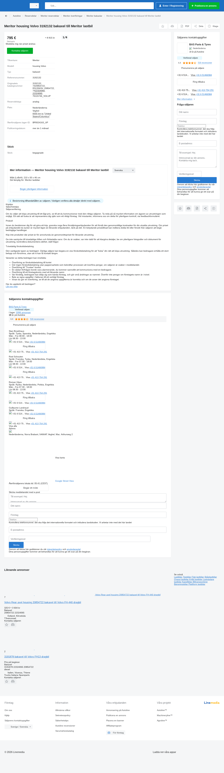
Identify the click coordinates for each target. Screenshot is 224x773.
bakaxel (36, 72)
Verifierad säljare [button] (22, 309)
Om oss (8, 710)
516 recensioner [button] (37, 319)
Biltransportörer (200, 582)
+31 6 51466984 (37, 342)
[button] (163, 26)
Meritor (36, 60)
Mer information (184, 99)
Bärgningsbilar (181, 584)
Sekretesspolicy (62, 715)
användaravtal (73, 549)
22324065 (40, 90)
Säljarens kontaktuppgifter (17, 720)
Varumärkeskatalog (64, 731)
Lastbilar (178, 577)
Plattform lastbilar (196, 584)
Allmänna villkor (62, 710)
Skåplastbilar (210, 577)
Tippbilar (187, 577)
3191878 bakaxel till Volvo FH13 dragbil (26, 656)
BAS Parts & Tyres (18, 306)
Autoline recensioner (65, 725)
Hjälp (7, 715)
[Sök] (48, 6)
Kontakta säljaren (20, 50)
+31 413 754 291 (39, 352)
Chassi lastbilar (181, 579)
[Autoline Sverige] (15, 6)
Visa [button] (27, 342)
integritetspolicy (54, 549)
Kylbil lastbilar (196, 579)
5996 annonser (23, 312)
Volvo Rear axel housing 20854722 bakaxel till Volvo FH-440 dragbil (42, 602)
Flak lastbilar (198, 577)
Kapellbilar (187, 582)
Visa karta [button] (60, 457)
